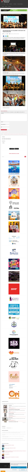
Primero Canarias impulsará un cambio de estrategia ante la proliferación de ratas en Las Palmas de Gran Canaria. (14, 434)
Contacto (9, 6)
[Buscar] (25, 156)
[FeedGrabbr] (14, 422)
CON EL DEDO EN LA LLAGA (14, 153)
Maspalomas (4, 107)
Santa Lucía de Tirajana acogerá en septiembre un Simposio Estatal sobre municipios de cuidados (13, 440)
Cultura (3, 6)
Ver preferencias (23, 469)
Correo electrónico (3, 124)
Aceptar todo (18, 467)
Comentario (2, 113)
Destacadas (11, 33)
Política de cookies (15, 464)
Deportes (6, 6)
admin (8, 33)
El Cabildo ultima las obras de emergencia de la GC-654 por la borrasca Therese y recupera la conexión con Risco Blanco (13, 436)
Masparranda (7, 107)
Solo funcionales (14, 469)
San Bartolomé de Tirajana (16, 33)
